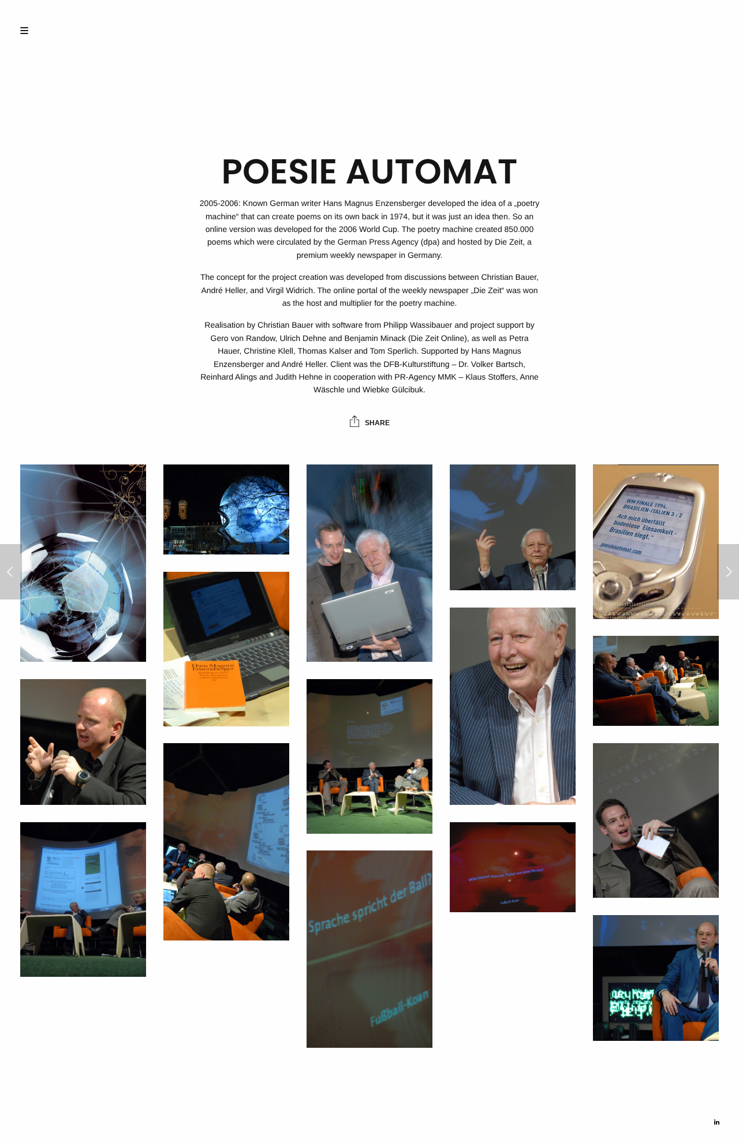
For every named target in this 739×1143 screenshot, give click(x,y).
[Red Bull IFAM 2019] (11, 571)
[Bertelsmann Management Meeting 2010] (728, 571)
